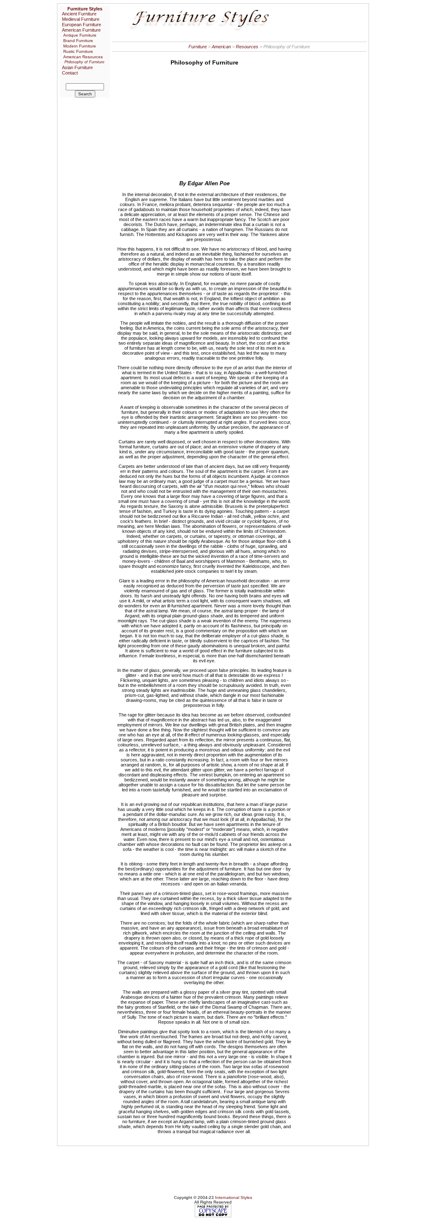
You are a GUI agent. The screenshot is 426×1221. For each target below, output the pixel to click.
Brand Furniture (78, 40)
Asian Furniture (77, 67)
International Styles (233, 1197)
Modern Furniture (79, 46)
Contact (70, 72)
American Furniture (81, 29)
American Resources (83, 57)
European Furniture (81, 24)
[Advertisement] (204, 122)
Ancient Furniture (79, 13)
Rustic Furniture (78, 51)
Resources (247, 46)
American (221, 46)
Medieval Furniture (80, 19)
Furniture (197, 46)
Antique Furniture (80, 35)
